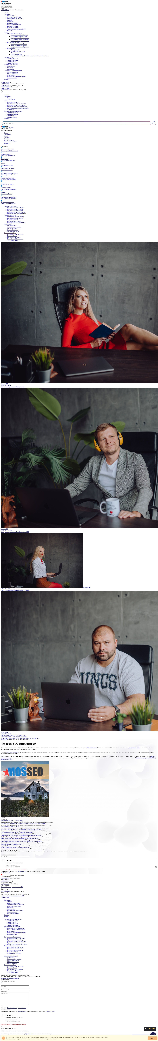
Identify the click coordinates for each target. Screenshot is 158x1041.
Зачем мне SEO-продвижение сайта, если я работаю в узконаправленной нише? (23, 823)
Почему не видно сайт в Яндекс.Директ (12, 820)
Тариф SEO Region (12, 58)
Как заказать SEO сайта (13, 971)
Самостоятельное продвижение (13, 70)
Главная (6, 12)
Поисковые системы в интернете (16, 76)
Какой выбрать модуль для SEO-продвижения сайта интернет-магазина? (21, 835)
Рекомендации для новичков (12, 926)
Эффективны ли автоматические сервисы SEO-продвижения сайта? (20, 838)
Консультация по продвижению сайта (17, 108)
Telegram (6, 88)
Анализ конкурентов (16, 54)
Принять (152, 1038)
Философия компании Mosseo (15, 904)
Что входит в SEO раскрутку (15, 966)
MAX (2, 88)
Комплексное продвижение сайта (20, 41)
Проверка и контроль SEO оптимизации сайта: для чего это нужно (29, 55)
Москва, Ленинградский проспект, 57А (12, 887)
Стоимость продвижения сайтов (13, 111)
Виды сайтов (11, 75)
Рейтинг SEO (35, 738)
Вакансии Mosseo (12, 912)
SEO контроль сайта (13, 962)
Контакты (6, 79)
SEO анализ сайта (16, 52)
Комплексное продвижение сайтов (17, 106)
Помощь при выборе (10, 233)
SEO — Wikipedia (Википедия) (16, 929)
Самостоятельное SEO (10, 141)
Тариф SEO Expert (12, 63)
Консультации (11, 48)
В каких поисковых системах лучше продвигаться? (15, 847)
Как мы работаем (12, 968)
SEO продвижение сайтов (14, 33)
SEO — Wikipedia (9, 140)
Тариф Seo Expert (12, 117)
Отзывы (9, 20)
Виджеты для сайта (12, 951)
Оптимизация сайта (12, 72)
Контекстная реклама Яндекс (19, 44)
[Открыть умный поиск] (154, 123)
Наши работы (11, 15)
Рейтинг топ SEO (12, 78)
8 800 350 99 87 (5, 83)
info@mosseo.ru (5, 86)
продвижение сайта (134, 747)
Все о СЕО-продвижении (11, 64)
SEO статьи (10, 69)
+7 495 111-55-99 (5, 872)
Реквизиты (10, 21)
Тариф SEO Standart (12, 60)
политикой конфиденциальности (47, 1039)
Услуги (6, 32)
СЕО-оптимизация (91, 747)
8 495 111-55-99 (5, 10)
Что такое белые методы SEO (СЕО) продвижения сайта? (17, 832)
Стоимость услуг (8, 57)
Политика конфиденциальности (10, 978)
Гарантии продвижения (14, 24)
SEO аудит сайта (15, 50)
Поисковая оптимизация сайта (15, 928)
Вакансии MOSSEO (13, 23)
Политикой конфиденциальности (16, 1008)
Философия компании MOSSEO (16, 29)
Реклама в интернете (10, 215)
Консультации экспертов (11, 956)
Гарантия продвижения (13, 903)
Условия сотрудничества (14, 17)
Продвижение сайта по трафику (20, 39)
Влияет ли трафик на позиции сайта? (11, 844)
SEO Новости (11, 66)
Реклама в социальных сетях (15, 950)
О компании (7, 14)
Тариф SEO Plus (11, 61)
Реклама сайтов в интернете (12, 945)
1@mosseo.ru (29, 1033)
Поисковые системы (26, 738)
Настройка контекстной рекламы (20, 47)
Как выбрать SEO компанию (15, 969)
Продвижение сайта (13, 102)
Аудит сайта (10, 109)
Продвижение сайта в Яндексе (19, 35)
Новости (9, 30)
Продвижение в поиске (10, 206)
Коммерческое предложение (15, 18)
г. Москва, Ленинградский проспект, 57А (12, 896)
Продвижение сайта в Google (19, 36)
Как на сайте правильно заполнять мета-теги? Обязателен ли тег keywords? (22, 841)
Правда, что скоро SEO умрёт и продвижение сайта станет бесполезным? (21, 829)
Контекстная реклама (13, 42)
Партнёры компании (13, 27)
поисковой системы (12, 752)
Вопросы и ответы (12, 26)
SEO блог (10, 67)
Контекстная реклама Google (19, 45)
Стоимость (7, 137)
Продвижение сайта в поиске (12, 937)
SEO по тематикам (12, 972)
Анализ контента (12, 963)
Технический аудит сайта (18, 51)
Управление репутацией (14, 953)
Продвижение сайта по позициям (20, 38)
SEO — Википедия (12, 73)
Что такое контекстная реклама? (10, 826)
